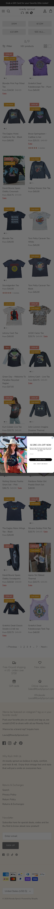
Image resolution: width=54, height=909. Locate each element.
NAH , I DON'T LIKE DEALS (41, 463)
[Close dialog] (52, 438)
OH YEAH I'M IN (40, 459)
